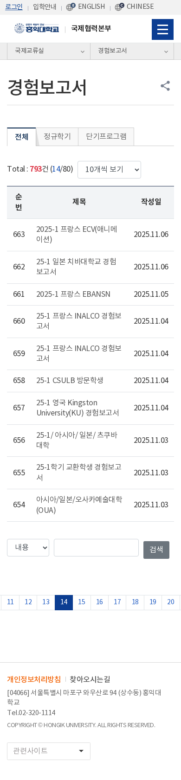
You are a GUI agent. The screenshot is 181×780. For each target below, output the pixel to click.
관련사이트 (50, 750)
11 (10, 602)
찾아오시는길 (90, 680)
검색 (156, 550)
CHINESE (140, 7)
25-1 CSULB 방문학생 (69, 381)
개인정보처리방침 (34, 680)
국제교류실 (29, 51)
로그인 (14, 7)
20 (170, 602)
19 (152, 602)
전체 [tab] (21, 137)
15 (81, 602)
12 (28, 602)
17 (117, 602)
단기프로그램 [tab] (106, 137)
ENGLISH (91, 7)
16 (99, 602)
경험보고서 (112, 51)
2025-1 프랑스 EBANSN (73, 294)
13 (45, 602)
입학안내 (44, 7)
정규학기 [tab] (57, 137)
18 (135, 602)
